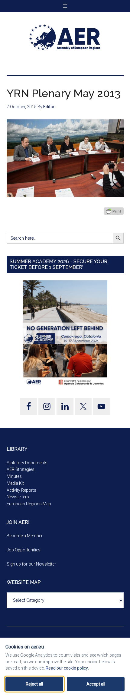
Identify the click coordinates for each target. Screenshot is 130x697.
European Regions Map (29, 503)
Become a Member (25, 535)
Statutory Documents (27, 462)
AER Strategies (20, 469)
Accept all (95, 684)
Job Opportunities (24, 549)
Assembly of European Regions (65, 37)
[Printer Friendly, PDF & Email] (114, 211)
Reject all (34, 684)
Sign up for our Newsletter (31, 564)
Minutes (14, 476)
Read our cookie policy (67, 668)
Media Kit (15, 483)
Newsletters (18, 496)
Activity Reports (21, 490)
